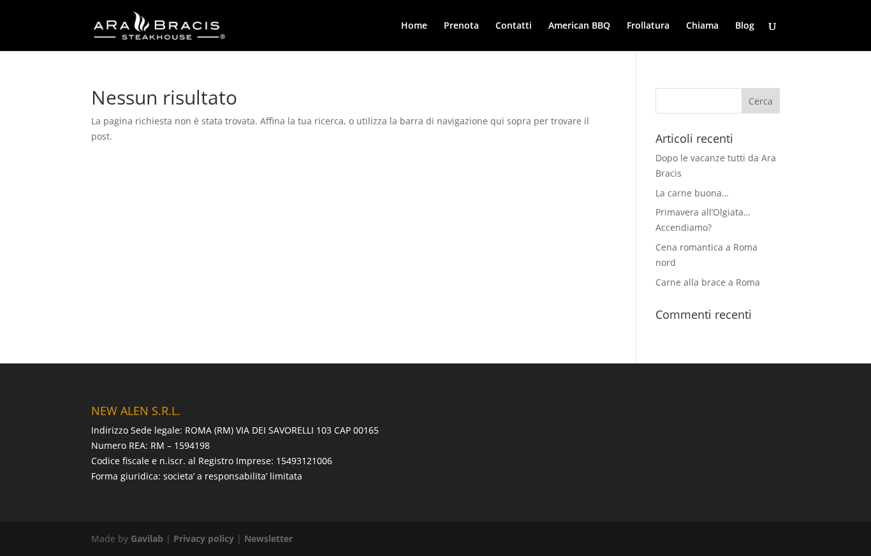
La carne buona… (692, 193)
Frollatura (648, 26)
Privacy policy (203, 538)
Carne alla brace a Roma (707, 282)
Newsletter (268, 538)
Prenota (461, 26)
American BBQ (579, 26)
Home (414, 26)
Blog (744, 26)
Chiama (702, 26)
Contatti (513, 26)
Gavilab (147, 538)
